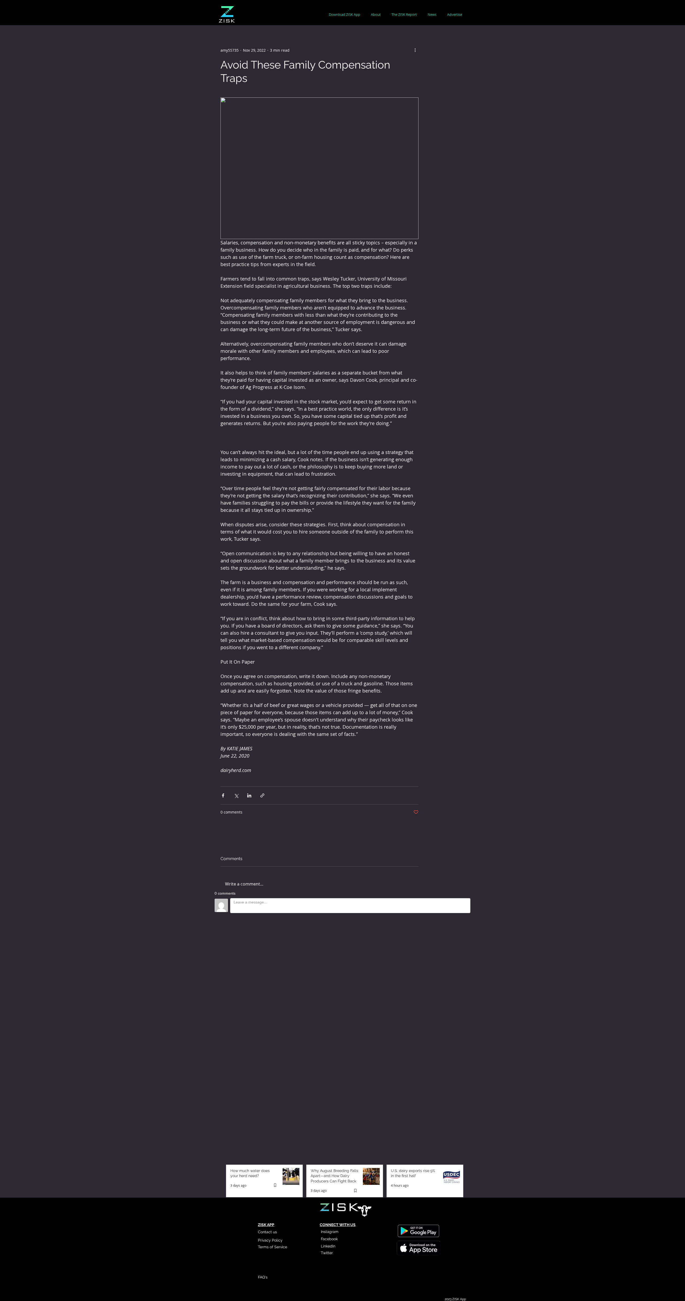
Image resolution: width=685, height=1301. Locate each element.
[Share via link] (262, 795)
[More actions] (415, 50)
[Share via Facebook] (223, 795)
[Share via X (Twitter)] (236, 795)
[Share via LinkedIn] (249, 795)
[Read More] (418, 1007)
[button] (376, 15)
